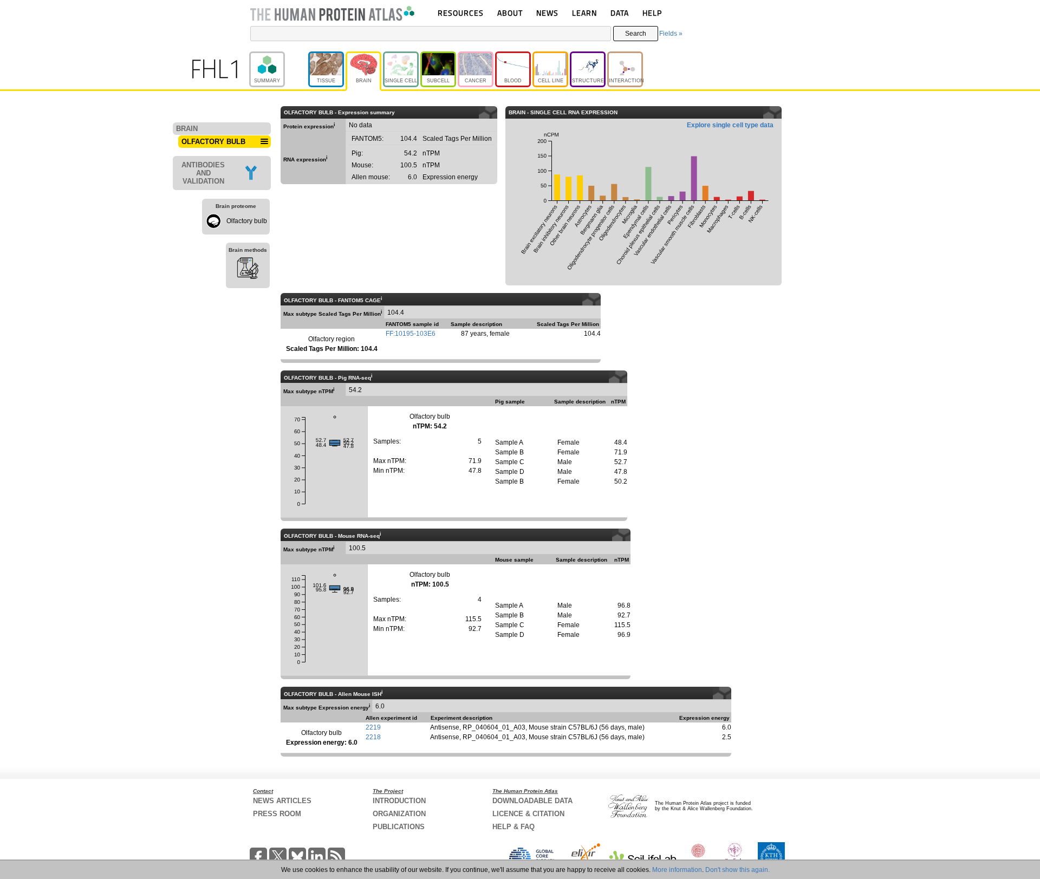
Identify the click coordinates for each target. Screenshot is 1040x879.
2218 (373, 737)
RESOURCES (461, 12)
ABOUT (510, 12)
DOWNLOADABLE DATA (532, 801)
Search (635, 33)
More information (677, 870)
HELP (652, 12)
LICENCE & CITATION (528, 814)
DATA (619, 12)
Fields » (670, 33)
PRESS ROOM (277, 814)
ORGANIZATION (399, 814)
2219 (373, 727)
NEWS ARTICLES (282, 801)
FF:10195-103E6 (410, 333)
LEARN (584, 12)
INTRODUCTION (399, 801)
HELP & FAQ (513, 827)
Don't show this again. (737, 870)
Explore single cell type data (730, 125)
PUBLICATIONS (399, 827)
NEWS (547, 12)
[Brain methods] (248, 270)
